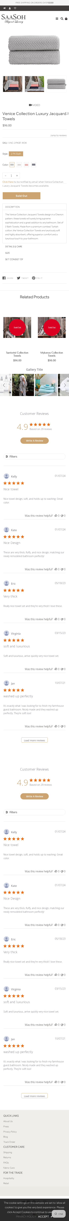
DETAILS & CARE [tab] (13, 246)
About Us (8, 1121)
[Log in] (5, 8)
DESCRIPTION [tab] (12, 206)
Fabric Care (9, 1167)
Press (6, 1126)
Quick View (17, 343)
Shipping (7, 1152)
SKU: (5, 142)
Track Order (9, 1142)
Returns (7, 1157)
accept (45, 1216)
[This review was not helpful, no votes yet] (62, 516)
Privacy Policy (10, 1131)
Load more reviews (34, 740)
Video (36, 105)
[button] (4, 385)
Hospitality (8, 1178)
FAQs (6, 1162)
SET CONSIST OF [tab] (14, 259)
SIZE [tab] (7, 253)
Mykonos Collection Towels (51, 354)
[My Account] (10, 8)
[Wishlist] (15, 8)
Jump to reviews (58, 135)
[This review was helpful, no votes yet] (56, 516)
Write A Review (34, 440)
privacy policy (26, 1216)
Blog (5, 1136)
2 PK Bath (16, 153)
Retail (6, 1183)
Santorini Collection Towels (17, 354)
